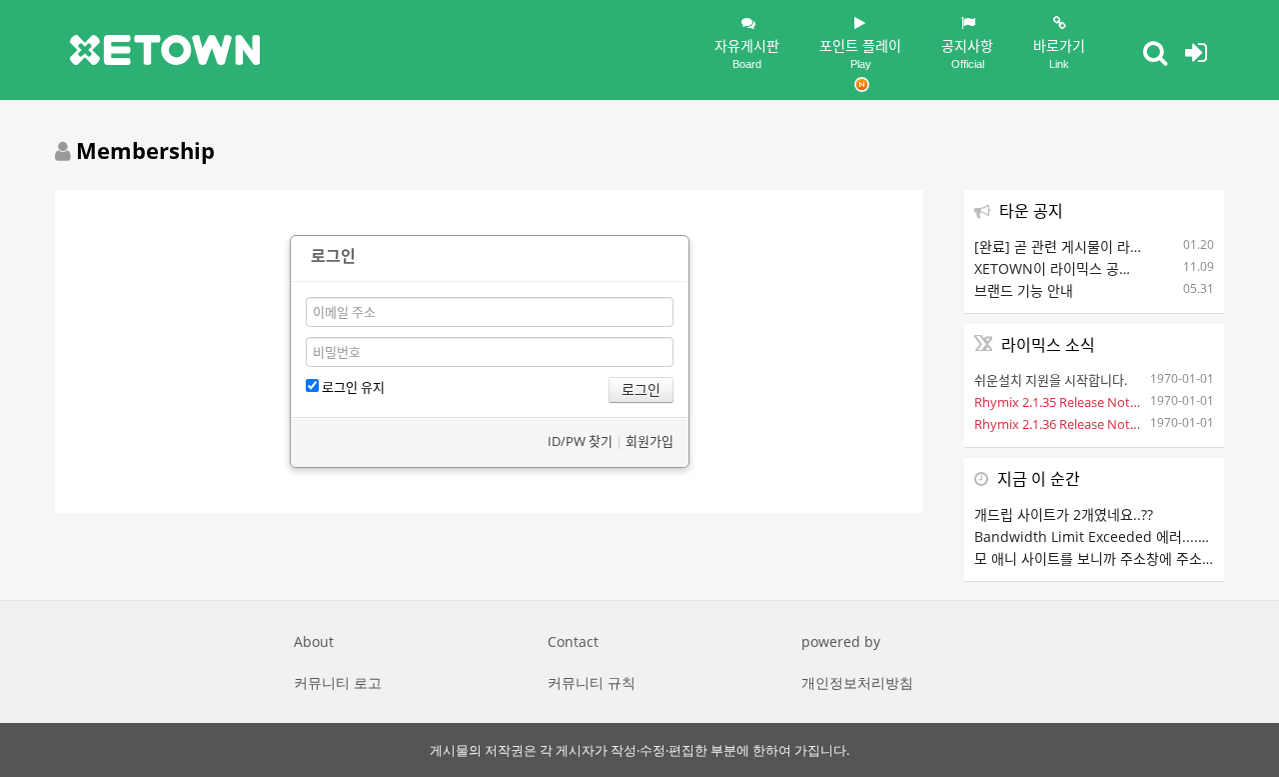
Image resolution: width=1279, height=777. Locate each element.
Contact (573, 641)
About (314, 641)
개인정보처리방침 (857, 682)
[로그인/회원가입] (1196, 52)
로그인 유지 (352, 387)
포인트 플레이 (860, 53)
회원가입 (649, 441)
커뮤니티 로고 (338, 682)
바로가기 (1059, 53)
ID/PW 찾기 (580, 441)
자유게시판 (746, 53)
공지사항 (967, 53)
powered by (840, 641)
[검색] (1155, 52)
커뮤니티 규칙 (592, 682)
